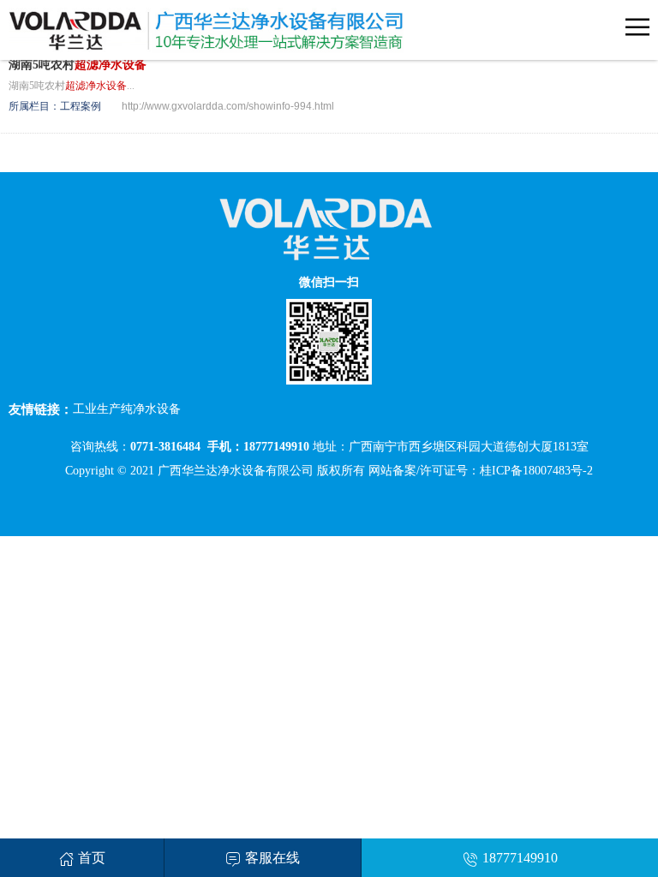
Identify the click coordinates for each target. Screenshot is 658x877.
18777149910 (520, 857)
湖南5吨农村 (78, 64)
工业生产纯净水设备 (127, 409)
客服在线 (272, 857)
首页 (91, 857)
